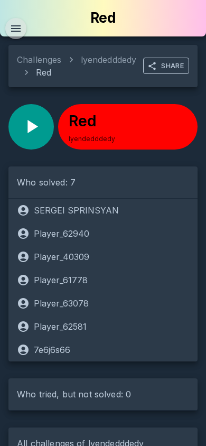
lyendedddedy (109, 59)
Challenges (39, 59)
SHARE (172, 65)
